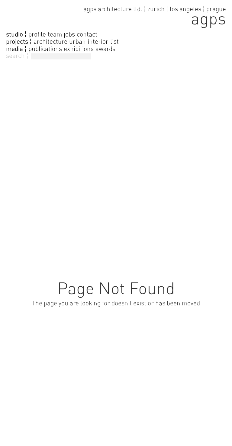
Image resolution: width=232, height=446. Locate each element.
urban (77, 41)
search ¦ (17, 55)
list (114, 41)
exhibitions (79, 49)
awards (105, 49)
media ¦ (16, 49)
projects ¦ (19, 41)
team (55, 34)
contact (87, 34)
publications (45, 49)
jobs (69, 34)
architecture (50, 41)
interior (98, 41)
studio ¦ (16, 34)
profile (37, 34)
